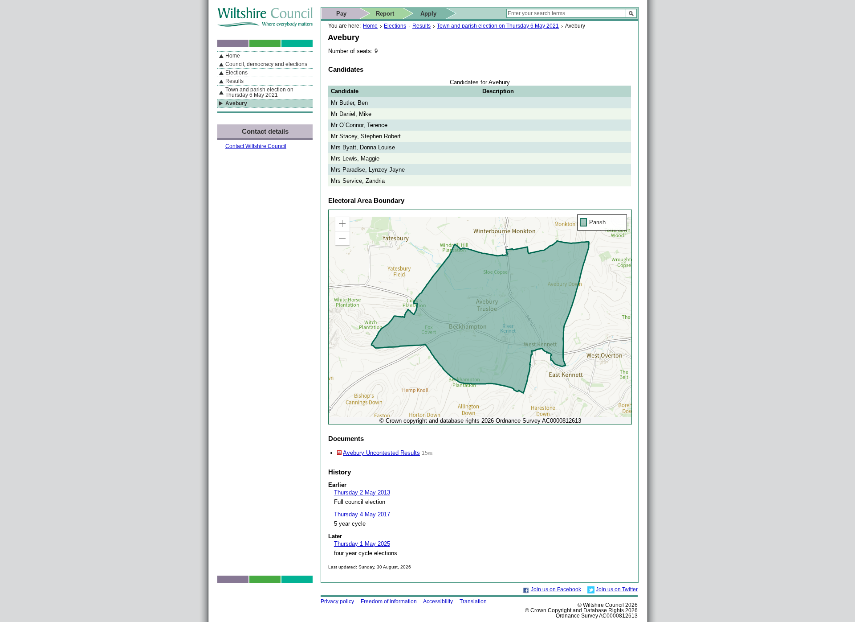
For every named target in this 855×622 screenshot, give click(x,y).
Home (370, 26)
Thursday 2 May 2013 (362, 492)
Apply (428, 13)
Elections (395, 26)
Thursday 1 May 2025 (362, 543)
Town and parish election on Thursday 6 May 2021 (498, 26)
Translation (473, 601)
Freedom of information (389, 601)
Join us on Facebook (556, 589)
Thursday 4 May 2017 (362, 514)
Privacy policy (337, 601)
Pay (341, 13)
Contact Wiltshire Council (255, 146)
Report (385, 13)
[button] (342, 224)
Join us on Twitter (617, 589)
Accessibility (438, 601)
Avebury (236, 103)
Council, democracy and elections (266, 64)
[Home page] (265, 25)
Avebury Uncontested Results (381, 452)
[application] (480, 317)
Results (421, 26)
